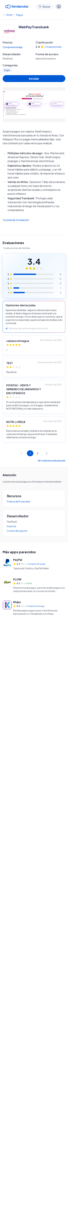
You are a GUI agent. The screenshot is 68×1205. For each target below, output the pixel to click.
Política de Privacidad (18, 501)
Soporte (11, 526)
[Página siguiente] (46, 453)
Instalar (34, 78)
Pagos (19, 14)
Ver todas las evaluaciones (51, 460)
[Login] (59, 6)
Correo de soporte (17, 530)
